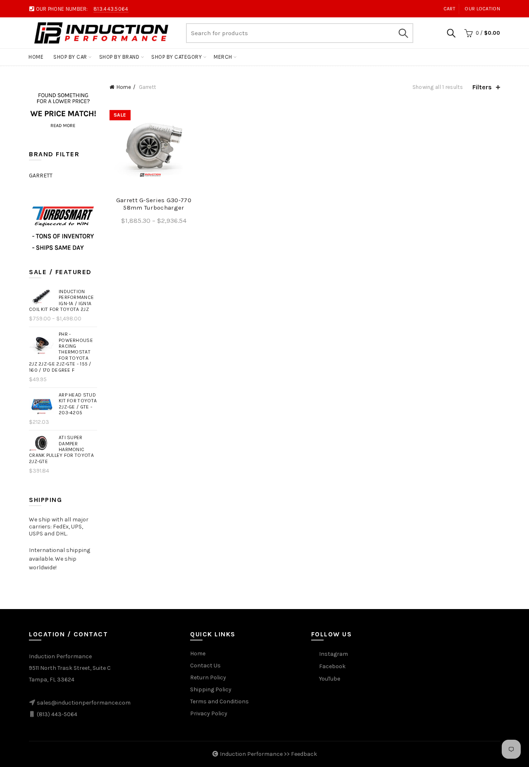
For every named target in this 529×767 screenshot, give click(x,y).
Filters (482, 87)
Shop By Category (176, 57)
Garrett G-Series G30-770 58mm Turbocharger (153, 203)
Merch (223, 57)
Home (36, 57)
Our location (482, 9)
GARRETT (40, 175)
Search (403, 33)
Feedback (304, 753)
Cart (449, 9)
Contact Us (205, 665)
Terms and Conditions (219, 701)
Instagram (333, 653)
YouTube (329, 678)
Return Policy (208, 677)
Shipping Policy (210, 689)
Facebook (332, 666)
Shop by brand (119, 57)
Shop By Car (70, 57)
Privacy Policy (208, 713)
